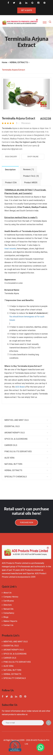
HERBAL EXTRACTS (19, 62)
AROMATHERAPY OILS (14, 432)
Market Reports (10, 621)
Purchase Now (26, 522)
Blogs (5, 617)
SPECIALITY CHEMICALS (15, 476)
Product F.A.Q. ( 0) (31, 176)
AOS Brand (20, 387)
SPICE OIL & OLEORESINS (15, 439)
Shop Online (32, 157)
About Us (7, 593)
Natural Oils (8, 609)
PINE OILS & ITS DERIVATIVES (18, 451)
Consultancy (8, 613)
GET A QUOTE (26, 10)
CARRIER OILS (10, 445)
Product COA (11, 182)
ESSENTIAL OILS (12, 426)
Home (4, 62)
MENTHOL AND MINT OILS (16, 420)
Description (10, 169)
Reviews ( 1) (28, 169)
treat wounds (10, 248)
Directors (7, 605)
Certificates (8, 601)
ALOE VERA (9, 458)
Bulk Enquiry (11, 157)
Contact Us (8, 625)
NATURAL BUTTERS (13, 464)
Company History (10, 597)
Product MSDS (30, 182)
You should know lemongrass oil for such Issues (26, 318)
